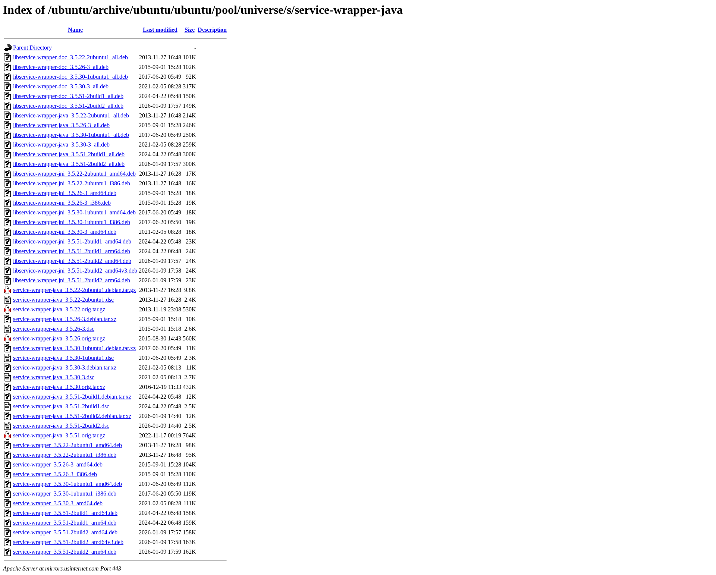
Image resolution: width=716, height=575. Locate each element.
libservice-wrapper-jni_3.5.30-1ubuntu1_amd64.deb (74, 212)
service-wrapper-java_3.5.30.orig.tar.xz (59, 387)
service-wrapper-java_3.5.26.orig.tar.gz (59, 338)
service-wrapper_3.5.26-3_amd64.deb (58, 464)
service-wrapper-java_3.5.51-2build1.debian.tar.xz (72, 396)
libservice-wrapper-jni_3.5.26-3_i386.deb (62, 202)
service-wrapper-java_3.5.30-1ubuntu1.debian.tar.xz (74, 348)
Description (212, 29)
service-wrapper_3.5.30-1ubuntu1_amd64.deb (67, 484)
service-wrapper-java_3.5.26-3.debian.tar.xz (64, 319)
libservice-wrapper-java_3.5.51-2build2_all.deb (69, 164)
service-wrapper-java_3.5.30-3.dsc (53, 377)
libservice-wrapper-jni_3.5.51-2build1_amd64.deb (72, 241)
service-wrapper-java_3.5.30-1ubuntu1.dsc (63, 358)
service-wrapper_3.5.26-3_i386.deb (55, 474)
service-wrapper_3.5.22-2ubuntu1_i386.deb (64, 455)
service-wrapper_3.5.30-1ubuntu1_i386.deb (64, 493)
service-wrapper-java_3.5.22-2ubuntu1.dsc (63, 299)
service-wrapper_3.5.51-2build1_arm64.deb (64, 522)
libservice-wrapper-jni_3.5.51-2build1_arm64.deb (71, 251)
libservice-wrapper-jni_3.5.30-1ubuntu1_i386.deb (71, 222)
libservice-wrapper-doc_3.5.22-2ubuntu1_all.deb (70, 57)
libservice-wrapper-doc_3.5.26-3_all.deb (61, 67)
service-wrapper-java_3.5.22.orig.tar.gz (59, 309)
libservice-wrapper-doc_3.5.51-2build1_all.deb (68, 96)
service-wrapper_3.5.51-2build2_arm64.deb (64, 552)
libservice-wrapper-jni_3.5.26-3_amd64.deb (64, 193)
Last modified (160, 29)
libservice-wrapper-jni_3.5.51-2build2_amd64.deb (72, 261)
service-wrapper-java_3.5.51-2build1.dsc (61, 406)
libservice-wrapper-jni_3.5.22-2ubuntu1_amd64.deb (74, 173)
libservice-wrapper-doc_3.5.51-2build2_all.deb (68, 106)
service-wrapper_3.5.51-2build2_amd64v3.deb (68, 542)
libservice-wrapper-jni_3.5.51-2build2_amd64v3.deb (75, 270)
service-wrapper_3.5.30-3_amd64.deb (58, 503)
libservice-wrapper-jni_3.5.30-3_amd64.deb (64, 232)
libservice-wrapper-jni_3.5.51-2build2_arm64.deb (71, 280)
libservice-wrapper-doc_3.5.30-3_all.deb (61, 86)
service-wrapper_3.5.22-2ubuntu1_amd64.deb (67, 445)
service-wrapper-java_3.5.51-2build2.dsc (61, 425)
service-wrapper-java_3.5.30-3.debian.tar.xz (64, 367)
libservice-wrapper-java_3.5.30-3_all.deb (61, 144)
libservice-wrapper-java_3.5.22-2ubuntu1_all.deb (71, 115)
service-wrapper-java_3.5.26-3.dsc (53, 329)
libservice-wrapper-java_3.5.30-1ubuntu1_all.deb (71, 135)
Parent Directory (32, 47)
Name (75, 29)
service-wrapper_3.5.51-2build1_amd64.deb (65, 513)
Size (190, 29)
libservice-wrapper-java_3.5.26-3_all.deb (61, 125)
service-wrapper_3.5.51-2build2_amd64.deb (65, 532)
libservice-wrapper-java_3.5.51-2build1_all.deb (69, 154)
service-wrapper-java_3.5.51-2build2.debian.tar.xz (72, 416)
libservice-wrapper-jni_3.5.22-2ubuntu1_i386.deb (71, 183)
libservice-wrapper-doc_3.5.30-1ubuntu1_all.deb (70, 76)
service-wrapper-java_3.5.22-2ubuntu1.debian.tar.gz (74, 290)
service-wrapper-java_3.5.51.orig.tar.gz (59, 435)
